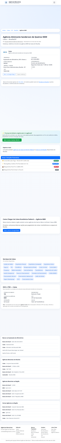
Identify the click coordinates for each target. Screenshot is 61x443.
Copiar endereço (21, 74)
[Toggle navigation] (54, 2)
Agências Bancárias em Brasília (11, 359)
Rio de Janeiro (44, 431)
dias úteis (21, 82)
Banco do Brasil (35, 432)
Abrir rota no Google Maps (11, 230)
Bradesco (33, 431)
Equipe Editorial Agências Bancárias (14, 41)
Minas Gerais (44, 432)
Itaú (32, 435)
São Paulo (43, 429)
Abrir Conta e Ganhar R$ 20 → (12, 140)
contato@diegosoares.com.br (8, 431)
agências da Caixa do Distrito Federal (23, 150)
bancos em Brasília (41, 150)
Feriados (53, 431)
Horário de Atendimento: (38, 63)
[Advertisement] (30, 17)
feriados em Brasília (44, 82)
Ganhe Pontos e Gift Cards (9, 353)
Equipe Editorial (20, 431)
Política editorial (20, 434)
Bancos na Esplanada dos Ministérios (12, 338)
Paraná (43, 437)
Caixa (32, 434)
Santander (33, 437)
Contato (18, 432)
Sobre (17, 429)
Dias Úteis (53, 429)
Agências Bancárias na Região (10, 381)
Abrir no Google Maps (9, 74)
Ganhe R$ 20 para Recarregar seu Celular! (13, 350)
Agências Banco (55, 432)
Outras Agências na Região (10, 403)
